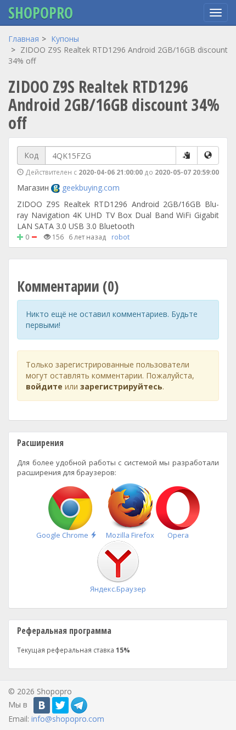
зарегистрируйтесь (121, 386)
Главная (23, 39)
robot (120, 236)
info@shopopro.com (67, 719)
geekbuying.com (91, 187)
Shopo (40, 12)
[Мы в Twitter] (60, 705)
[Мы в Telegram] (79, 705)
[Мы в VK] (41, 705)
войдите (44, 386)
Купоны (65, 39)
